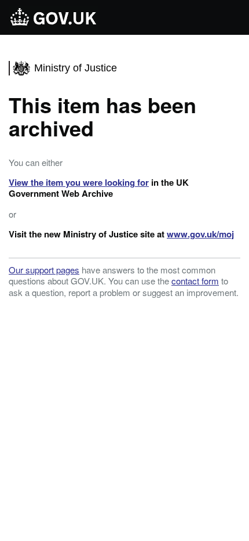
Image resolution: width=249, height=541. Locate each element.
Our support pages (44, 270)
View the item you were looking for (79, 182)
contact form (195, 281)
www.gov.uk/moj (200, 234)
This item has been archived (102, 116)
